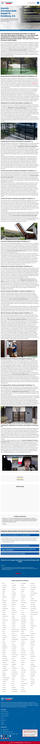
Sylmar (32, 648)
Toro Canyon (33, 585)
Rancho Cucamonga (34, 614)
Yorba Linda (23, 652)
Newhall (13, 614)
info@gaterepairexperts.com (7, 731)
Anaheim (22, 591)
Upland (32, 618)
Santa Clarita (14, 652)
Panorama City (33, 660)
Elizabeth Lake (5, 646)
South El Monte (14, 668)
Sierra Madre (14, 660)
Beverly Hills (4, 604)
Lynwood (13, 596)
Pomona (13, 627)
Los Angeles (14, 594)
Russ (13, 643)
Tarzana (32, 646)
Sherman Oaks (33, 656)
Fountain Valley (23, 602)
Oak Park (22, 664)
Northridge (32, 664)
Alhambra (4, 589)
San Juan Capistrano (24, 639)
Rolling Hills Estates (15, 639)
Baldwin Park (5, 596)
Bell (3, 598)
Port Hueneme (23, 670)
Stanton (22, 645)
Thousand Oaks (23, 679)
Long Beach (14, 593)
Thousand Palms (33, 608)
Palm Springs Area (34, 587)
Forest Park (4, 648)
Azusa (4, 594)
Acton (4, 583)
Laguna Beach (23, 616)
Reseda (32, 658)
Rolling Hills (14, 637)
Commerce (4, 627)
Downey (4, 639)
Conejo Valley (23, 658)
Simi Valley (23, 675)
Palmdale (13, 618)
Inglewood (4, 673)
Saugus (13, 658)
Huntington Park (5, 670)
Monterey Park (14, 612)
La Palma (22, 614)
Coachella (32, 591)
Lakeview (4, 687)
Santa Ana (23, 641)
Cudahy (4, 633)
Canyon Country (5, 616)
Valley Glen (32, 643)
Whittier (22, 585)
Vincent (13, 683)
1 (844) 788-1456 (5, 729)
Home (2, 30)
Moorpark (23, 662)
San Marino (14, 650)
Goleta (22, 687)
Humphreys (4, 668)
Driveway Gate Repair (5, 715)
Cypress (22, 598)
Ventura (22, 681)
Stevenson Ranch (15, 673)
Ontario (32, 621)
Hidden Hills (4, 666)
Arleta (32, 685)
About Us (2, 718)
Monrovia (13, 608)
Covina (4, 631)
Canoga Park (33, 681)
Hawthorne (4, 662)
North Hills (32, 668)
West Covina (14, 687)
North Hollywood (33, 666)
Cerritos (4, 623)
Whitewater (32, 610)
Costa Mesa (23, 596)
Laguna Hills (23, 618)
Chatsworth (32, 679)
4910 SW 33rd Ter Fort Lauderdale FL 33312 (10, 733)
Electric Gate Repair (4, 711)
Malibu (13, 598)
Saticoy (22, 673)
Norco (32, 629)
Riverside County (33, 625)
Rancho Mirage (33, 606)
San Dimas (13, 645)
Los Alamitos (23, 625)
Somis (22, 677)
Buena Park (23, 594)
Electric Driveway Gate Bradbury (14, 30)
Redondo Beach (14, 635)
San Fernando (14, 646)
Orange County (23, 587)
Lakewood (4, 689)
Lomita (13, 591)
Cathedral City (33, 589)
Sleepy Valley (14, 664)
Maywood (13, 602)
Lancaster (4, 691)
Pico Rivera (14, 625)
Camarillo (22, 656)
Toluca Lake (33, 645)
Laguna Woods (23, 621)
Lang (13, 583)
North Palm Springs (34, 600)
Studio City (32, 654)
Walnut (13, 685)
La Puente (4, 683)
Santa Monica (14, 656)
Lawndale (13, 587)
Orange (22, 631)
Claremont (4, 625)
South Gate (14, 670)
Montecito (23, 689)
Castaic (4, 618)
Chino (32, 616)
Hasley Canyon (5, 658)
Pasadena (13, 623)
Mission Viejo (23, 627)
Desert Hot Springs (34, 593)
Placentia (22, 633)
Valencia (13, 679)
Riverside (32, 627)
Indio (31, 596)
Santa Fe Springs (14, 654)
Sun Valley (32, 652)
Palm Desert (33, 602)
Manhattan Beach (15, 600)
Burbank (4, 612)
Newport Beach (23, 629)
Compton (4, 629)
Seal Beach (23, 643)
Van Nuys (32, 639)
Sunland (32, 650)
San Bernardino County (34, 612)
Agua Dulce (4, 587)
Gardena (4, 650)
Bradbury (5, 30)
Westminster (23, 650)
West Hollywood (14, 689)
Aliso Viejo (23, 589)
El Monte (4, 643)
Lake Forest (23, 623)
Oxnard (22, 668)
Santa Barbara (23, 691)
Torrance (13, 677)
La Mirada (4, 681)
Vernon (13, 681)
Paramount (14, 621)
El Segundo (4, 645)
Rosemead (13, 641)
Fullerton (22, 604)
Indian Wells (33, 594)
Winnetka (32, 635)
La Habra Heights (5, 679)
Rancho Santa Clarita (15, 631)
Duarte (4, 641)
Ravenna (13, 633)
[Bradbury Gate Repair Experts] (7, 2)
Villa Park (22, 648)
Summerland (33, 583)
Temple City (14, 675)
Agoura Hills (4, 585)
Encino (32, 677)
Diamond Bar (5, 637)
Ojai (22, 666)
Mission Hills (33, 670)
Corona (32, 631)
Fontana (32, 623)
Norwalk (13, 616)
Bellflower (4, 602)
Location (2, 722)
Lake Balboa (33, 673)
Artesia (4, 593)
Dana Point (23, 600)
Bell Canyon (33, 683)
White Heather (23, 583)
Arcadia (4, 591)
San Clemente (23, 637)
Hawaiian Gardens (5, 660)
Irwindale (4, 675)
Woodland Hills (33, 633)
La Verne (4, 685)
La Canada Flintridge (6, 677)
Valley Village (33, 641)
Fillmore (22, 660)
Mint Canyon (14, 604)
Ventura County (23, 654)
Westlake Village (14, 691)
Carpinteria (23, 685)
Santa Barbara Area (24, 683)
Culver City (4, 635)
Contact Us (3, 724)
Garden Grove (23, 606)
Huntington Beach (24, 608)
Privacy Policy (3, 720)
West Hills (32, 637)
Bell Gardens (5, 600)
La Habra (22, 612)
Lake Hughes (14, 585)
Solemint (13, 666)
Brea (22, 593)
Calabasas (4, 614)
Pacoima (32, 662)
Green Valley (5, 656)
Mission (13, 606)
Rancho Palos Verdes (15, 629)
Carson (4, 621)
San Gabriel (14, 648)
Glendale (4, 652)
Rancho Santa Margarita (25, 635)
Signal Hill (13, 662)
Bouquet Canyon (5, 608)
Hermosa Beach (5, 664)
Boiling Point (5, 606)
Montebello (14, 610)
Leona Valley (14, 589)
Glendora (4, 654)
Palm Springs (33, 604)
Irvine (22, 610)
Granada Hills (33, 675)
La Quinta (32, 598)
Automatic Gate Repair (5, 713)
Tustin (22, 646)
